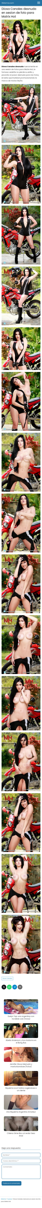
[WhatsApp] (9, 987)
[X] (4, 987)
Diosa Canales (7, 978)
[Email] (20, 987)
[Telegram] (14, 987)
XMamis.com (8, 3)
